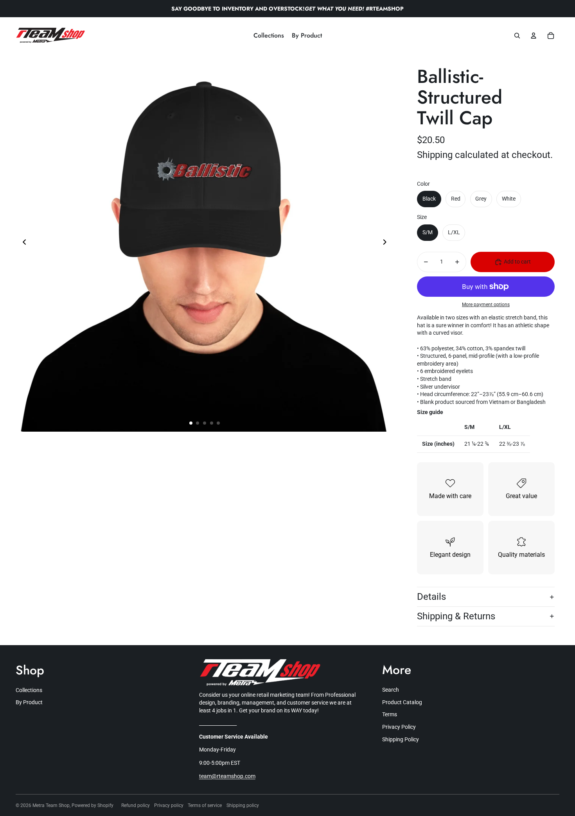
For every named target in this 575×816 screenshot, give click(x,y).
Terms (389, 714)
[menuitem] (268, 35)
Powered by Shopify (92, 805)
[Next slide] (387, 242)
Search (390, 690)
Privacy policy (168, 805)
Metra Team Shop (51, 805)
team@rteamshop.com (227, 776)
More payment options (486, 304)
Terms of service (205, 805)
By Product (29, 702)
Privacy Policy (399, 727)
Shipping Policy (400, 739)
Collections (29, 690)
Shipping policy (242, 805)
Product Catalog (402, 702)
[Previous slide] (22, 242)
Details (431, 596)
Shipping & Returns (456, 616)
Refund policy (135, 805)
